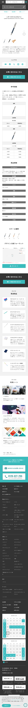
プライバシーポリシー (16, 699)
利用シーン (4, 536)
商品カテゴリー (5, 499)
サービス (4, 586)
